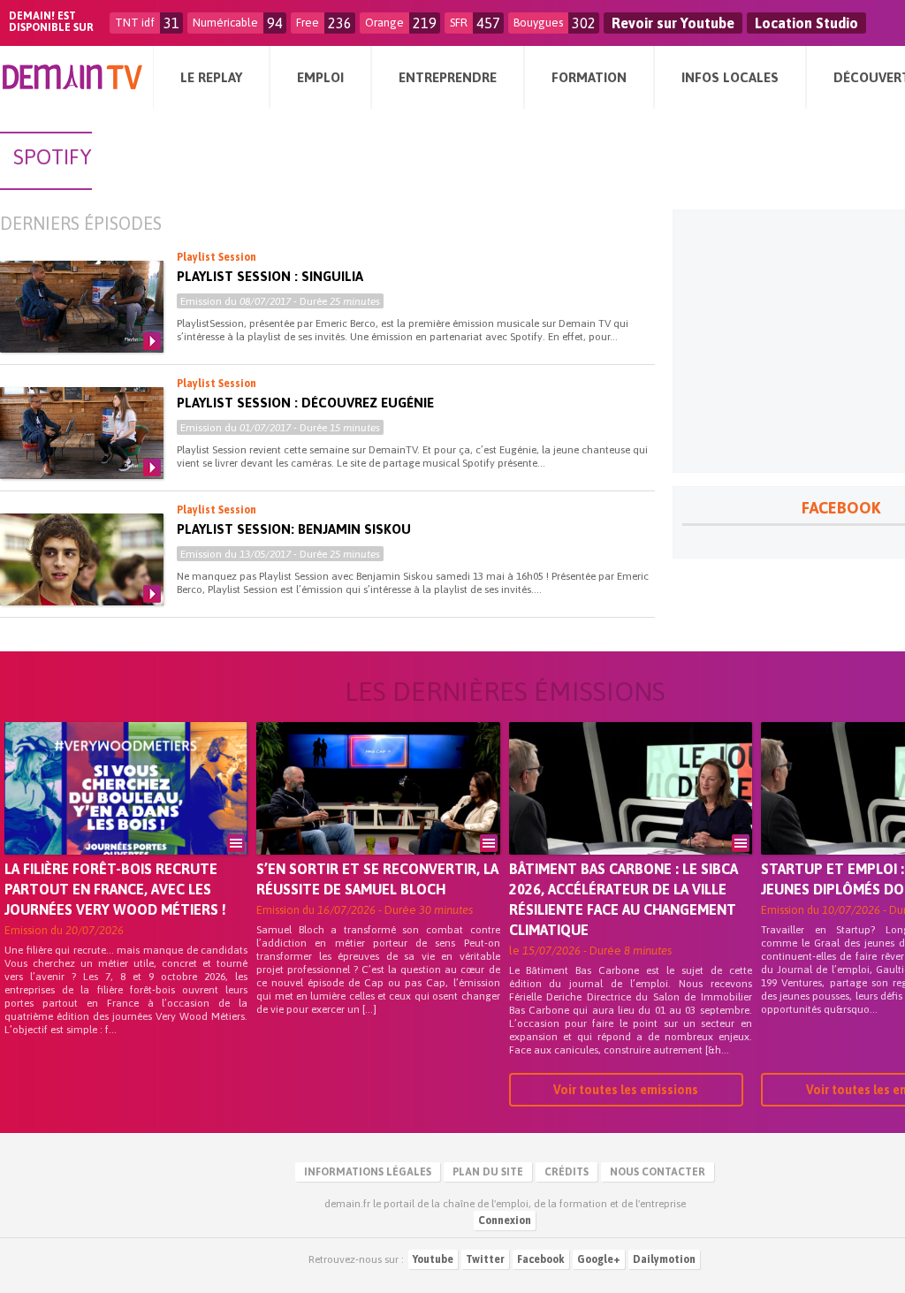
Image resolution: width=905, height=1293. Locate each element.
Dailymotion (664, 1259)
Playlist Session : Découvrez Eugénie (305, 402)
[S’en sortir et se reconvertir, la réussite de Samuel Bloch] (377, 813)
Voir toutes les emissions (625, 1090)
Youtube (433, 1259)
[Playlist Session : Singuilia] (82, 307)
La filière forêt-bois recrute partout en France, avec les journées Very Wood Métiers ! (115, 889)
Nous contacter (657, 1172)
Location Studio (806, 23)
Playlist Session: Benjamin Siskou (294, 528)
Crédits (566, 1172)
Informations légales (367, 1172)
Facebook (541, 1259)
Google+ (598, 1259)
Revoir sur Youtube (673, 23)
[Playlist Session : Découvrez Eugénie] (82, 433)
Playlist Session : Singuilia (270, 276)
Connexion (504, 1220)
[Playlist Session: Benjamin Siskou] (82, 559)
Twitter (485, 1259)
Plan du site (487, 1172)
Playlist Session (216, 257)
